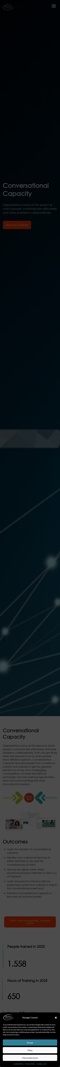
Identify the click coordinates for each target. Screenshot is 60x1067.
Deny (30, 1050)
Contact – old (41, 1064)
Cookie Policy (19, 1064)
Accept (30, 1042)
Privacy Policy (30, 1064)
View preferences (30, 1058)
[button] (55, 1017)
